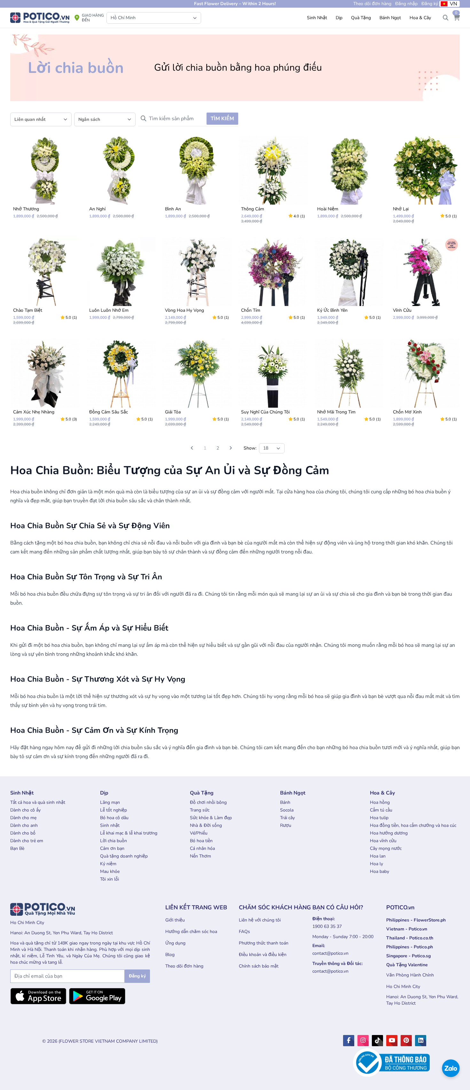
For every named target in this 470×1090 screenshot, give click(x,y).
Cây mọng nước (386, 848)
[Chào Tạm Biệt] (45, 284)
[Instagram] (363, 1040)
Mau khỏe (110, 871)
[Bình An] (196, 180)
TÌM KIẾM (222, 118)
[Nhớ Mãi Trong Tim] (349, 385)
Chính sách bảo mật (258, 966)
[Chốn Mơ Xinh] (424, 385)
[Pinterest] (406, 1040)
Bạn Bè (17, 848)
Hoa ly (376, 864)
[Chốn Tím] (273, 284)
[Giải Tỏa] (196, 385)
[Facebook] (348, 1040)
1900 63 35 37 (327, 926)
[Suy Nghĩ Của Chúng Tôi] (273, 385)
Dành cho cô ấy (25, 810)
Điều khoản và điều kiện (262, 955)
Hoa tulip (379, 818)
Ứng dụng (175, 943)
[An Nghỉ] (121, 180)
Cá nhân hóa (202, 848)
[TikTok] (377, 1040)
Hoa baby (379, 871)
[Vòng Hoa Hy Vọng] (196, 284)
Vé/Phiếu (199, 833)
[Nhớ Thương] (45, 180)
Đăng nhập (406, 4)
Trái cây (287, 818)
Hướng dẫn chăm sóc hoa (191, 932)
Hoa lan (378, 856)
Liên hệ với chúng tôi (260, 920)
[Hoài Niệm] (349, 180)
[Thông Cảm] (273, 182)
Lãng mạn (110, 802)
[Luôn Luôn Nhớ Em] (121, 281)
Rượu (285, 825)
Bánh (285, 802)
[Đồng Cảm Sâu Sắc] (121, 385)
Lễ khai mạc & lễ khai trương (128, 833)
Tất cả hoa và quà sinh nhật (37, 802)
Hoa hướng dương (389, 833)
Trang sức (199, 810)
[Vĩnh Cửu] (424, 281)
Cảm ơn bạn (112, 848)
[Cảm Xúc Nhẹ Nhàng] (45, 385)
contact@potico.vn (330, 953)
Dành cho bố (22, 833)
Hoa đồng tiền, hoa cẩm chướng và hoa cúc (413, 825)
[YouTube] (391, 1040)
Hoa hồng (380, 802)
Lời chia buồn (113, 841)
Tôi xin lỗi (109, 879)
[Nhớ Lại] (424, 182)
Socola (287, 810)
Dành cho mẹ (23, 818)
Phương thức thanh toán (263, 943)
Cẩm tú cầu (381, 810)
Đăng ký (429, 4)
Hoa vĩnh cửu (383, 841)
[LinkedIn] (420, 1040)
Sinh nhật (110, 825)
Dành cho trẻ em (26, 841)
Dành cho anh (24, 825)
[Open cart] (456, 17)
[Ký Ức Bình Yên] (349, 284)
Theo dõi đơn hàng (184, 966)
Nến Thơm (200, 856)
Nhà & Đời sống (206, 825)
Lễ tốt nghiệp (113, 810)
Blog (170, 955)
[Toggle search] (446, 18)
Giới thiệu (175, 920)
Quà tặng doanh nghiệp (124, 856)
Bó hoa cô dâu (114, 818)
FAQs (244, 932)
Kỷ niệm (108, 864)
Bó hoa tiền (201, 841)
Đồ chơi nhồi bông (208, 802)
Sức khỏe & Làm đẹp (211, 818)
